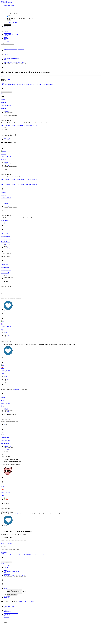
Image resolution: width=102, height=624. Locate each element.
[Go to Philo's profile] (2, 365)
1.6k (8, 247)
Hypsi (2, 400)
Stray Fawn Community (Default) (14, 593)
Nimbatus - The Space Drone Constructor (16, 591)
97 (7, 380)
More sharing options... (6, 91)
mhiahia (8, 79)
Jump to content (4, 1)
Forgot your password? (12, 22)
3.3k (8, 278)
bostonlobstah (5, 267)
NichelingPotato (5, 242)
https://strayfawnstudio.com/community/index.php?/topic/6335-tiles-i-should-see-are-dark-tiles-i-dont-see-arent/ (27, 84)
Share (2, 83)
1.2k (8, 113)
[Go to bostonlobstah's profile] (4, 264)
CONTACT (6, 38)
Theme (5, 588)
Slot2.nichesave (4, 220)
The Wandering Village (12, 594)
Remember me (10, 18)
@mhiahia (16, 389)
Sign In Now (4, 552)
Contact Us (6, 597)
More (5, 39)
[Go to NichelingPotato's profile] (5, 233)
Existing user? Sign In (9, 5)
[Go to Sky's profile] (2, 321)
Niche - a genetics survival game (14, 590)
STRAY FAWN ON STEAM (11, 34)
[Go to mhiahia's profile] (3, 76)
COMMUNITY (7, 33)
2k (7, 379)
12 (7, 336)
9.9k (8, 411)
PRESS (5, 37)
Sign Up (6, 26)
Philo (2, 373)
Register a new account (6, 543)
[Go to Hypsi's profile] (3, 397)
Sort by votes (7, 138)
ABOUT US (7, 35)
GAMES (6, 31)
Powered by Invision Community (26, 601)
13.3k (8, 335)
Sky (2, 329)
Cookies (5, 598)
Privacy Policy (7, 596)
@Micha (6, 511)
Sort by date (6, 139)
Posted (6, 105)
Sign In (8, 19)
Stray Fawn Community (6, 2)
